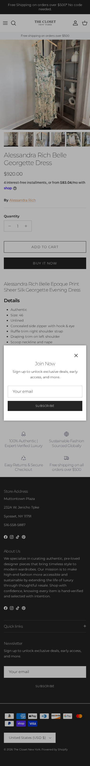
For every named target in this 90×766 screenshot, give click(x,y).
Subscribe (45, 406)
